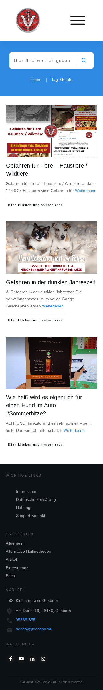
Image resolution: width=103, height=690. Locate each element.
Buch (10, 575)
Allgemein (14, 543)
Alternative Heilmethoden (28, 551)
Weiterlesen (85, 190)
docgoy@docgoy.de (34, 629)
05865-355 (25, 619)
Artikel (11, 559)
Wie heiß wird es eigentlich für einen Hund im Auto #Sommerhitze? (44, 405)
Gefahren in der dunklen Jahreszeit (50, 282)
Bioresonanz (17, 567)
